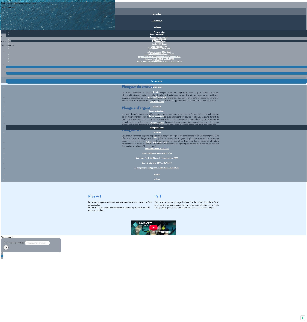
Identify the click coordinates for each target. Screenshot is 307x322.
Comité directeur (157, 101)
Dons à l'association (157, 116)
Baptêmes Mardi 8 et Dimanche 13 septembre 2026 (159, 56)
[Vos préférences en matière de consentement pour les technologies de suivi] (303, 318)
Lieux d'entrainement (159, 37)
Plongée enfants (157, 127)
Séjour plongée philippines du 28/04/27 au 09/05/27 (156, 168)
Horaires (156, 92)
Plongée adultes (159, 38)
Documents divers (157, 111)
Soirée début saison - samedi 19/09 (157, 153)
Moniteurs (157, 106)
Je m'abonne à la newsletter (14, 243)
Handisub (159, 43)
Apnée (157, 137)
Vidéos (157, 179)
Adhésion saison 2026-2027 (159, 52)
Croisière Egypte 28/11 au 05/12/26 (157, 163)
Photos (159, 58)
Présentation (159, 32)
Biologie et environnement (159, 48)
